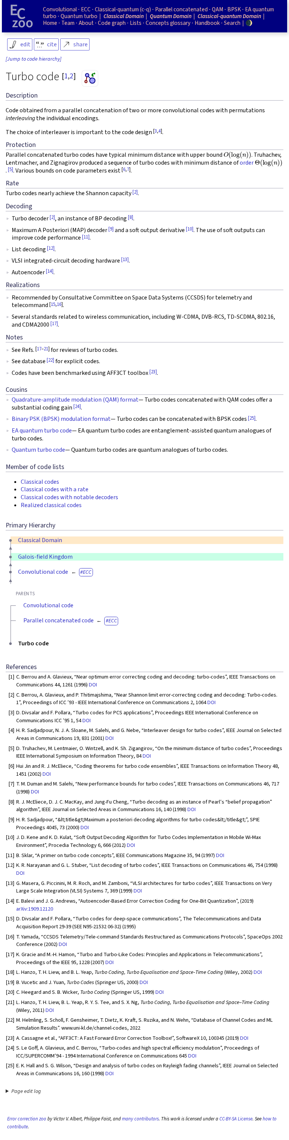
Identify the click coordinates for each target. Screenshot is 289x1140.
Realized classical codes (51, 505)
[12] (51, 248)
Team (68, 23)
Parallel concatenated (181, 9)
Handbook (207, 23)
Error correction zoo (26, 1119)
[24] (77, 406)
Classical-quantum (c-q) (123, 9)
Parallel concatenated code (58, 620)
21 (46, 348)
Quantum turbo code (38, 450)
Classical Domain (40, 540)
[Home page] (21, 16)
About (86, 23)
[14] (49, 271)
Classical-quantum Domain (229, 16)
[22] (50, 360)
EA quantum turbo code (42, 430)
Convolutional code (43, 572)
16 (59, 304)
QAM (217, 9)
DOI (93, 685)
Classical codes (40, 482)
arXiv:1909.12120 (34, 909)
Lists (135, 23)
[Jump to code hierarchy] (33, 59)
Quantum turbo (79, 16)
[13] (125, 259)
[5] (10, 169)
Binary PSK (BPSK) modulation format (61, 419)
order (247, 163)
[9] (111, 229)
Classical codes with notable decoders (69, 497)
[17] (54, 323)
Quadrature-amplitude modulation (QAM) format (75, 400)
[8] (130, 217)
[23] (153, 371)
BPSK (234, 9)
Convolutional (60, 9)
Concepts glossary (168, 23)
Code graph (112, 23)
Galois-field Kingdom (45, 557)
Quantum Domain (171, 16)
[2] (135, 192)
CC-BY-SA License (235, 1119)
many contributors (140, 1119)
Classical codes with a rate (54, 489)
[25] (252, 418)
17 (39, 348)
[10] (189, 229)
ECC (87, 572)
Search (232, 23)
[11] (86, 237)
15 (53, 304)
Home (50, 23)
